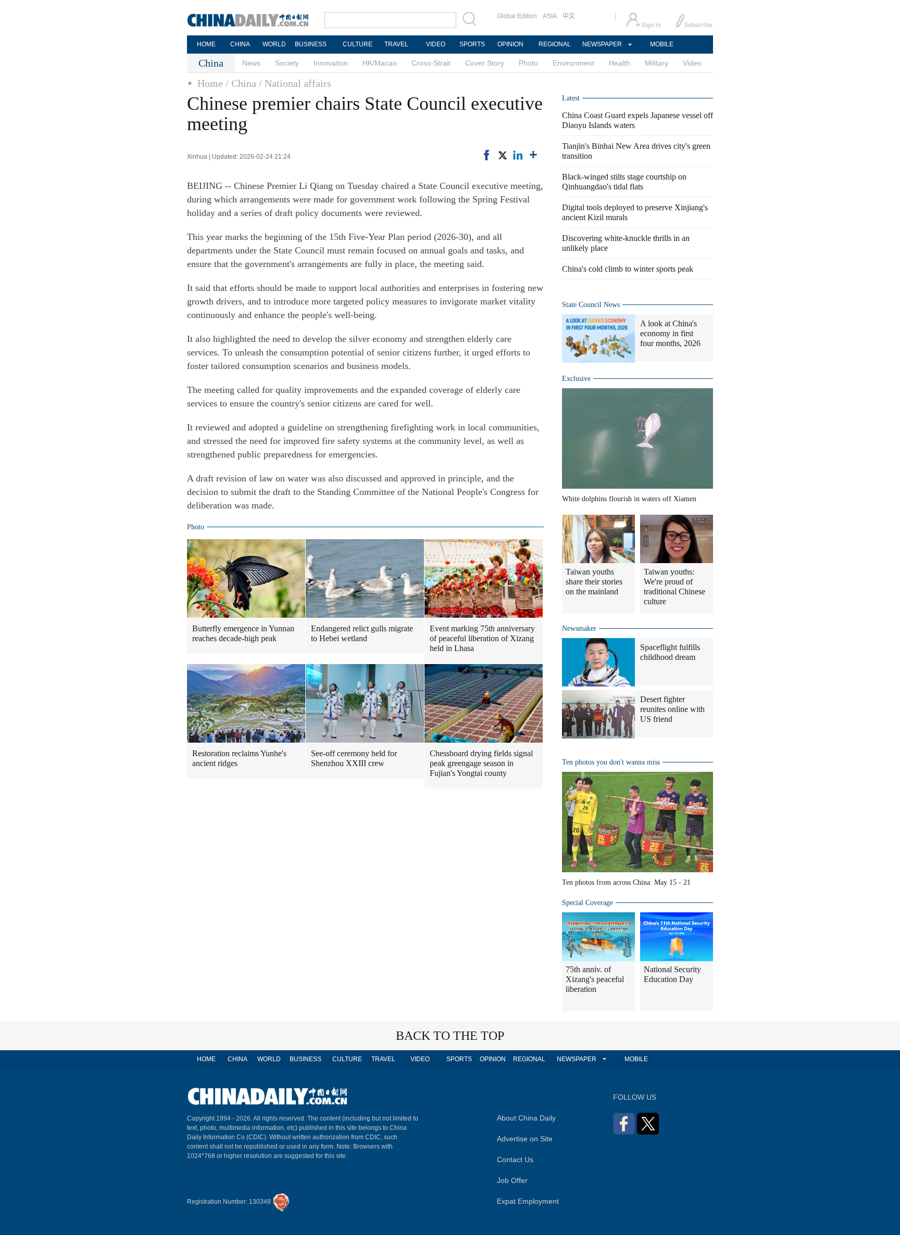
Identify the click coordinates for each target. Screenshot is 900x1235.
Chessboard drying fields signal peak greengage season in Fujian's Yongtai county (481, 763)
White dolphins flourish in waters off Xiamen (629, 499)
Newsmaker (579, 628)
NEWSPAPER (601, 44)
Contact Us (515, 1159)
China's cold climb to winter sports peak (627, 268)
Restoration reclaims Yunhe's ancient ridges (239, 758)
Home (210, 83)
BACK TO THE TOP (450, 1035)
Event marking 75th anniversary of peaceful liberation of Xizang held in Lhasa (482, 638)
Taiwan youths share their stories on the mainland (594, 581)
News (251, 63)
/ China (241, 83)
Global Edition (517, 16)
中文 (568, 16)
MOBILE (661, 44)
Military (656, 63)
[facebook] (486, 155)
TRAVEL (396, 44)
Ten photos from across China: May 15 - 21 (626, 882)
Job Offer (512, 1180)
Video (692, 63)
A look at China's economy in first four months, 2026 (670, 333)
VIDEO (435, 44)
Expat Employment (528, 1201)
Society (287, 63)
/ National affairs (295, 83)
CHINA (240, 44)
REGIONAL (555, 44)
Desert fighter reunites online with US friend (672, 709)
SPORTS (472, 44)
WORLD (274, 44)
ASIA (550, 16)
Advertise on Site (525, 1139)
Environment (573, 63)
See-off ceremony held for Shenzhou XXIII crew (354, 758)
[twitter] (502, 155)
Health (619, 63)
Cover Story (484, 63)
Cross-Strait (431, 63)
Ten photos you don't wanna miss (611, 762)
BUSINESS (311, 44)
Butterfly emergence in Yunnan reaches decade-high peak (243, 633)
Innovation (331, 63)
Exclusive (576, 379)
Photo (528, 63)
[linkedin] (517, 155)
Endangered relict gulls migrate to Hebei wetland (362, 633)
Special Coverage (587, 903)
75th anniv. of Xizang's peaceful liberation (595, 979)
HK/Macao (379, 63)
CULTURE (357, 44)
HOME (206, 44)
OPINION (510, 44)
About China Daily (526, 1118)
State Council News (591, 305)
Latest (571, 98)
